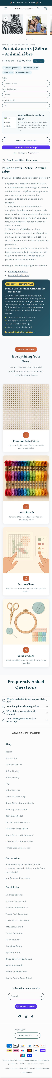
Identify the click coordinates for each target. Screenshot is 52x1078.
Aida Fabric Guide (14, 965)
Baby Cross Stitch (15, 816)
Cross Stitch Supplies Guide (20, 803)
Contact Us (11, 758)
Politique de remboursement (32, 1064)
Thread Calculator (14, 933)
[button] (6, 9)
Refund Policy (12, 771)
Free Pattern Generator (17, 907)
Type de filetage (9, 89)
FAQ (7, 784)
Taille (4, 78)
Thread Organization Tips (18, 848)
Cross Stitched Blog (16, 796)
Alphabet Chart (13, 952)
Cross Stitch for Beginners (19, 959)
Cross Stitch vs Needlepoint (20, 835)
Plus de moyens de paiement (26, 153)
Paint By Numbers (18, 271)
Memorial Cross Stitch (17, 829)
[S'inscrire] (41, 996)
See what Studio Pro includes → (20, 332)
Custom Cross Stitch (16, 901)
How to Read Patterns (16, 971)
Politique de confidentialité (16, 1068)
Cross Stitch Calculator (17, 920)
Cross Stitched (15, 1060)
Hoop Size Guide (14, 946)
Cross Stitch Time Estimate (19, 841)
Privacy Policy (12, 777)
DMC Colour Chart (14, 927)
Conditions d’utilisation (39, 1068)
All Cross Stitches (14, 895)
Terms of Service (14, 765)
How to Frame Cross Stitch (19, 978)
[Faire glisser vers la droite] (32, 40)
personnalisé (31, 256)
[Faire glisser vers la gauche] (20, 40)
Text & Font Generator (17, 914)
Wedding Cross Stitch (17, 809)
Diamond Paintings (18, 275)
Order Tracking (13, 790)
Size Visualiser (13, 940)
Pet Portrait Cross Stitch (18, 822)
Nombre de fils (9, 100)
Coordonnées (27, 1072)
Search (9, 752)
